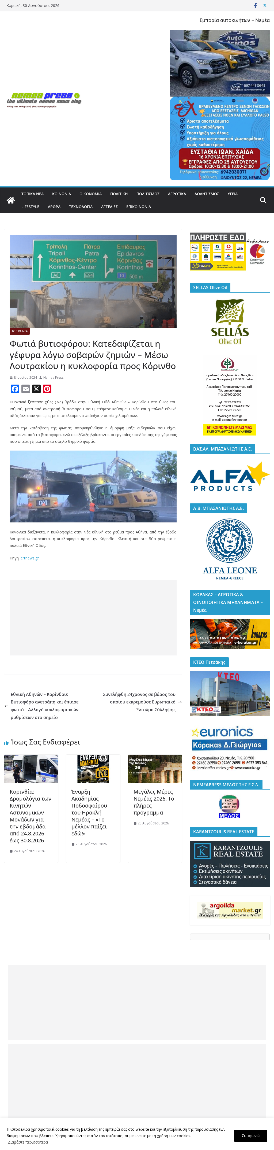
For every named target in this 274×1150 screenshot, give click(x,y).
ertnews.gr (30, 558)
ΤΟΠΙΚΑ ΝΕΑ (32, 193)
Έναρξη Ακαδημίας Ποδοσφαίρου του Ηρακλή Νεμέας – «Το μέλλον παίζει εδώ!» (89, 812)
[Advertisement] (93, 617)
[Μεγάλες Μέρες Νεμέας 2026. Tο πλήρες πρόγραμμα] (155, 758)
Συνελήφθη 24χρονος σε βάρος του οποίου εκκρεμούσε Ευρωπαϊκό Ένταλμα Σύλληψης (139, 702)
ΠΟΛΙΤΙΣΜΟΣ (147, 193)
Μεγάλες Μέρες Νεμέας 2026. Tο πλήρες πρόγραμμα (154, 802)
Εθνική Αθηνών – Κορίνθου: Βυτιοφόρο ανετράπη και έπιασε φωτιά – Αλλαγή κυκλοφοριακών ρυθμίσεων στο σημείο (44, 705)
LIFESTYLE (30, 206)
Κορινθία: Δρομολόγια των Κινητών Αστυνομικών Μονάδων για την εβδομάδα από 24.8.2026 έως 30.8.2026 (30, 816)
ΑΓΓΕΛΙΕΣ (109, 206)
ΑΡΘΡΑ (54, 206)
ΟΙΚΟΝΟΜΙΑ (90, 193)
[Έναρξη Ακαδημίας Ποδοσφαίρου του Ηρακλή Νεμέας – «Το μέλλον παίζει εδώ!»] (93, 758)
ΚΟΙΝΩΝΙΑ (61, 193)
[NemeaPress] (10, 200)
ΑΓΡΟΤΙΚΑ (177, 193)
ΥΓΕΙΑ (233, 193)
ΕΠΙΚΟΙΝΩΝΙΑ (138, 206)
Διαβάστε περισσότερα (28, 1142)
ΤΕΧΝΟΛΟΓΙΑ (81, 206)
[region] (137, 1134)
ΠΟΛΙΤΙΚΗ (119, 193)
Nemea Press (53, 377)
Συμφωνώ (251, 1135)
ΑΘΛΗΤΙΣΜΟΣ (207, 193)
